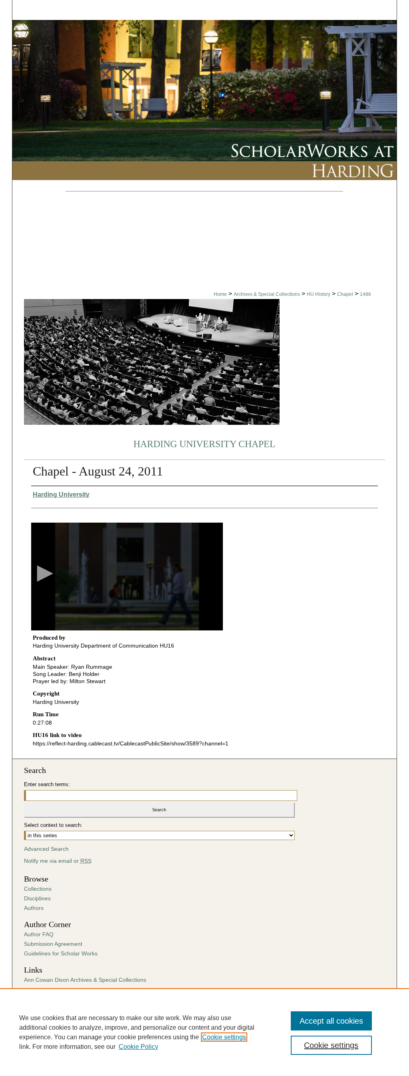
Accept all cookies (331, 1021)
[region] (204, 1032)
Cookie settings (224, 1037)
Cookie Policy (138, 1046)
